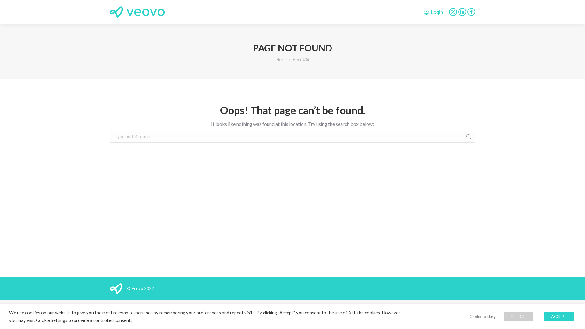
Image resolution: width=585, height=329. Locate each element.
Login (437, 12)
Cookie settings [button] (483, 316)
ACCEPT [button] (559, 316)
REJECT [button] (518, 316)
